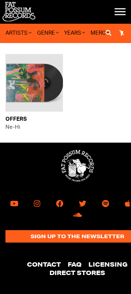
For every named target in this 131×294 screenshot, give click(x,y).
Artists (17, 33)
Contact (44, 264)
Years (73, 33)
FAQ (75, 264)
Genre (46, 33)
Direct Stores (77, 272)
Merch (100, 33)
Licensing (108, 264)
